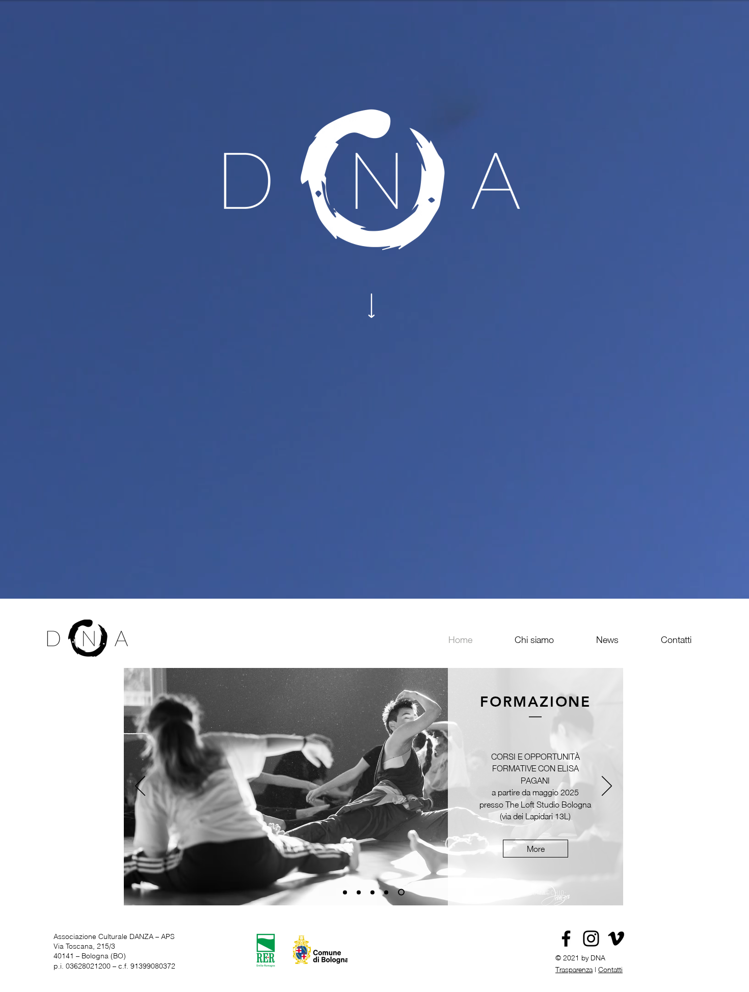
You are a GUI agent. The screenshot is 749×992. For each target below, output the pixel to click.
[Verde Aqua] (361, 892)
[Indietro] (140, 786)
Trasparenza (574, 969)
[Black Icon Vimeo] (616, 938)
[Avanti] (607, 786)
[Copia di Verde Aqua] (346, 892)
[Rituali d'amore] (375, 892)
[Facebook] (566, 938)
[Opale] (389, 892)
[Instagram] (591, 938)
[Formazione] (402, 892)
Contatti (610, 969)
